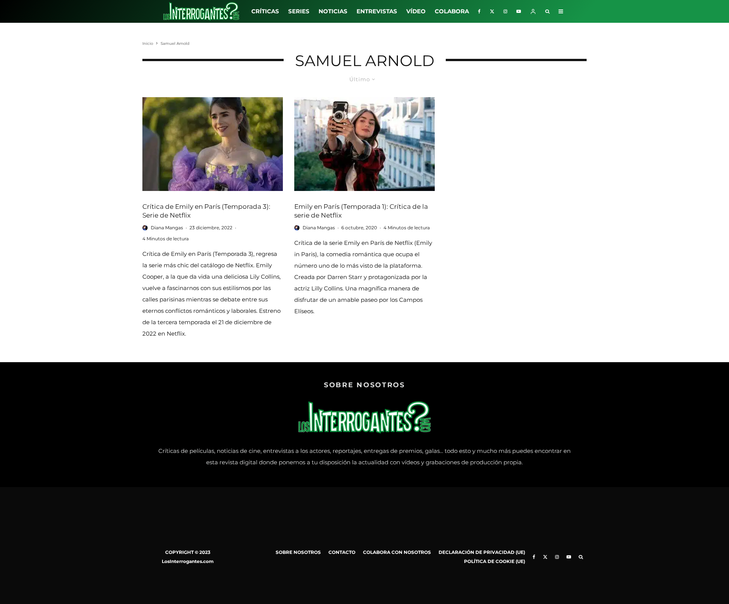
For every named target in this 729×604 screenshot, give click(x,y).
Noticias (333, 11)
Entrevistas (377, 11)
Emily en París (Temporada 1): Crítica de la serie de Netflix (361, 211)
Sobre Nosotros (298, 552)
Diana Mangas (167, 227)
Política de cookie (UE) (494, 561)
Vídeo (416, 11)
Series (298, 11)
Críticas (265, 11)
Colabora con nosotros (397, 552)
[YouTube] (518, 11)
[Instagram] (505, 11)
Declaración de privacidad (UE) (482, 552)
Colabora (452, 11)
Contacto (341, 552)
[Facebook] (479, 11)
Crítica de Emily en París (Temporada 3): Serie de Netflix (206, 211)
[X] (492, 11)
